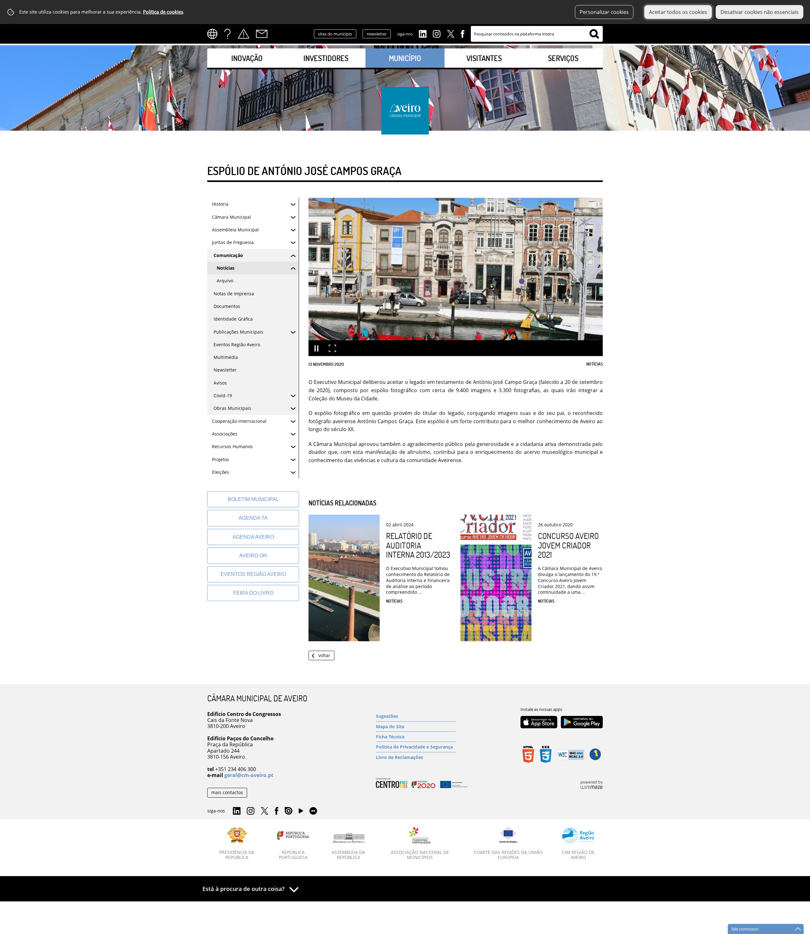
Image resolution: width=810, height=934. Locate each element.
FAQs (227, 34)
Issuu (288, 811)
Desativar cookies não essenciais (759, 12)
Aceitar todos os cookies (678, 12)
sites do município (335, 34)
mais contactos (227, 792)
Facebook (462, 33)
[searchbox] (537, 34)
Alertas (244, 34)
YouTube (301, 812)
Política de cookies (163, 12)
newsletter (377, 34)
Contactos (261, 34)
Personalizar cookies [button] (604, 12)
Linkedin (423, 33)
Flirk (313, 811)
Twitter (450, 33)
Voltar (324, 655)
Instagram (436, 33)
